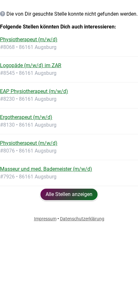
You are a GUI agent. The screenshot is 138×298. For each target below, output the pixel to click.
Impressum (45, 218)
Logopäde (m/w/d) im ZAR (30, 65)
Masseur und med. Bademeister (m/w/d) (46, 169)
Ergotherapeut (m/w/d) (26, 117)
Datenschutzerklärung (82, 218)
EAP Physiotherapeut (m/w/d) (34, 91)
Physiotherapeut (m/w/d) (28, 39)
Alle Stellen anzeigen (69, 194)
